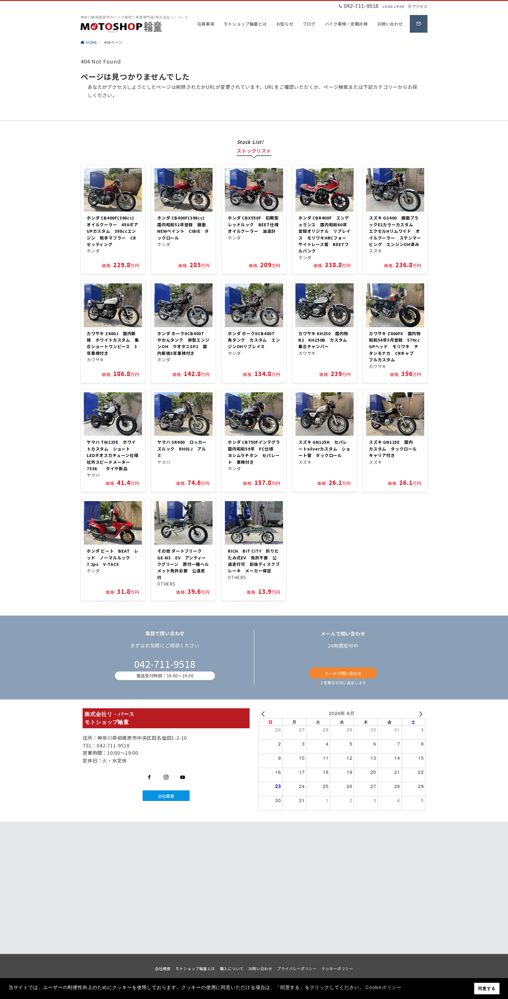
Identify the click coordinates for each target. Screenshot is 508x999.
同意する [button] (486, 988)
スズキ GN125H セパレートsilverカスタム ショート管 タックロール (324, 448)
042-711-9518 (165, 664)
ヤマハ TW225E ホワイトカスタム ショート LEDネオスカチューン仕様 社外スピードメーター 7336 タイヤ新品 (115, 455)
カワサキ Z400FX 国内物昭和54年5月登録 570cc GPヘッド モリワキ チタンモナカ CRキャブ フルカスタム (397, 346)
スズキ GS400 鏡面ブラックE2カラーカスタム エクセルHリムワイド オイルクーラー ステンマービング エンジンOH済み (395, 231)
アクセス (419, 6)
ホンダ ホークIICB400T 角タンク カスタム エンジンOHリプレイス (254, 340)
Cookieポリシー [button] (383, 987)
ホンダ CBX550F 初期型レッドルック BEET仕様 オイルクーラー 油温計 (255, 224)
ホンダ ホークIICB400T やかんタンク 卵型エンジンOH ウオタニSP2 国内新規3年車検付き (183, 343)
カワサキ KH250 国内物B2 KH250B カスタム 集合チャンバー (325, 340)
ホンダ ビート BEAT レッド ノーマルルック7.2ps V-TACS (112, 557)
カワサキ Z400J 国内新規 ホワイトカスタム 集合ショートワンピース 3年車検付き (113, 343)
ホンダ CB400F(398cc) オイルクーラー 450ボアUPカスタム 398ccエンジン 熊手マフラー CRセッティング (112, 231)
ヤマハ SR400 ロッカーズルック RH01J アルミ (182, 448)
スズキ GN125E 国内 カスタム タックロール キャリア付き (395, 448)
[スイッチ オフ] (418, 23)
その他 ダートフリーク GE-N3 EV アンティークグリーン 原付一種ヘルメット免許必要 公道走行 (183, 564)
